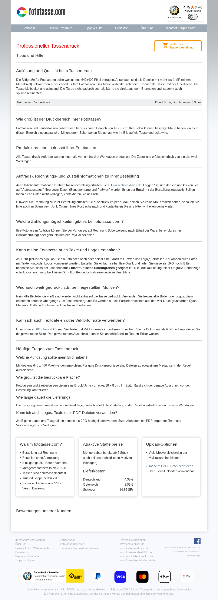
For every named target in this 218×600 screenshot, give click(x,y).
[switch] (193, 17)
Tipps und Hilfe (24, 560)
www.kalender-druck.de (134, 548)
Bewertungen (194, 556)
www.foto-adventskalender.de (137, 560)
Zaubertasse (67, 540)
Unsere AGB (23, 548)
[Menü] (201, 5)
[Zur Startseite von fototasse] (41, 12)
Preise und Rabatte (27, 556)
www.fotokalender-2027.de (136, 552)
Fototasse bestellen (72, 544)
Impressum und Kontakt (30, 540)
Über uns (20, 544)
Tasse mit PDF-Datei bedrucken (171, 466)
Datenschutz (23, 552)
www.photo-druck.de (127, 185)
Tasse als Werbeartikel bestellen (80, 548)
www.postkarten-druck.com (136, 556)
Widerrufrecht (41, 548)
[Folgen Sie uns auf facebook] (197, 543)
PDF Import (44, 329)
